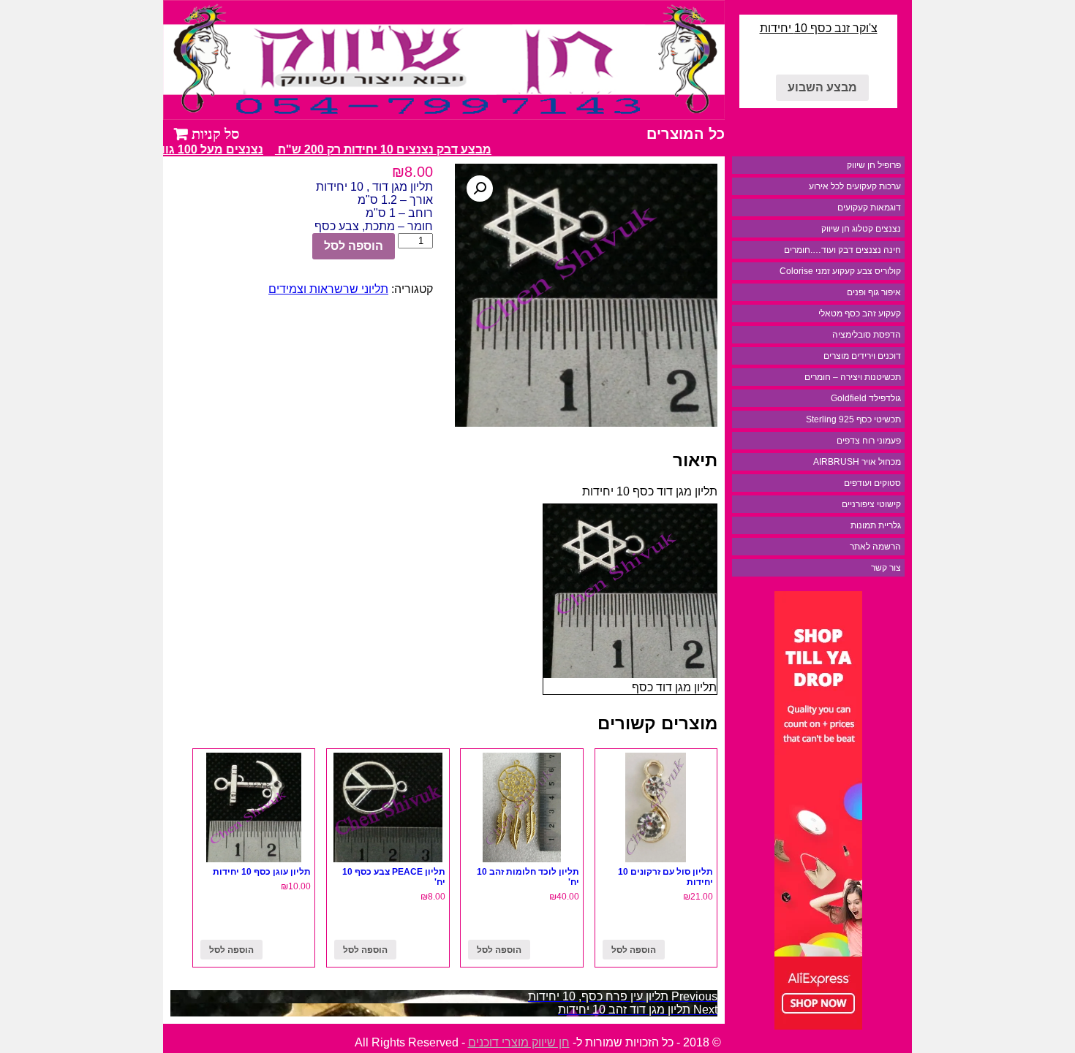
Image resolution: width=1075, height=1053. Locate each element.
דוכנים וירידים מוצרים (862, 356)
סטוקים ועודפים (872, 483)
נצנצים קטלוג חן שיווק (861, 229)
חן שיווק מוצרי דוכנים (519, 1042)
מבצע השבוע (822, 87)
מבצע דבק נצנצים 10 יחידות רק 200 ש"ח (391, 149)
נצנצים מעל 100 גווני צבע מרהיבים (178, 149)
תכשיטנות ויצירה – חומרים (852, 377)
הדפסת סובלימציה (866, 335)
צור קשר (886, 568)
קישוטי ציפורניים (871, 504)
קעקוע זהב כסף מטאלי (859, 313)
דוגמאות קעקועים (869, 207)
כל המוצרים (685, 134)
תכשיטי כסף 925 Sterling (853, 419)
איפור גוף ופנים (874, 292)
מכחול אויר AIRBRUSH (857, 462)
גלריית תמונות (875, 525)
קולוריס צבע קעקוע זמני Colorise (840, 271)
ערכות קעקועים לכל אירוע (855, 186)
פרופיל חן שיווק (874, 165)
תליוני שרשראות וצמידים (328, 289)
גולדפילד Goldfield (866, 398)
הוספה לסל (353, 246)
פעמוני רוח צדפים (869, 441)
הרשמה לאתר (875, 546)
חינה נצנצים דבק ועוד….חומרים (842, 250)
